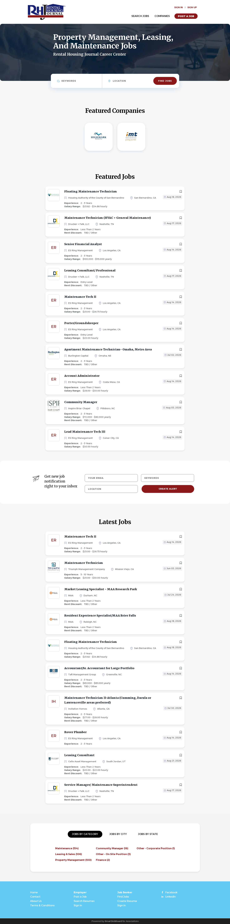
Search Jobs (140, 16)
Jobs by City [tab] (118, 834)
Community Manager (80, 402)
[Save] (180, 191)
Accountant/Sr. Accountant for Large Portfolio (99, 668)
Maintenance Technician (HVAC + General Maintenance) (107, 218)
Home (34, 892)
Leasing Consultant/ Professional (89, 270)
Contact (35, 896)
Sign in (178, 7)
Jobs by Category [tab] (85, 834)
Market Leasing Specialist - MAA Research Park (100, 589)
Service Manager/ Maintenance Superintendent (101, 785)
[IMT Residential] (131, 137)
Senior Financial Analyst (83, 244)
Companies (162, 16)
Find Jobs (165, 80)
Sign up (192, 7)
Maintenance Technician (83, 563)
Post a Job (186, 16)
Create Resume (127, 901)
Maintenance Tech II (80, 297)
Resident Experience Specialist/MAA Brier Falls (100, 615)
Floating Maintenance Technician (90, 191)
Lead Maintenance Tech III (84, 431)
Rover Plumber (75, 732)
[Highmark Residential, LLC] (99, 137)
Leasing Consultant (79, 755)
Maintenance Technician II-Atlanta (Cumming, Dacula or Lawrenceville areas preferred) (107, 700)
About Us (36, 901)
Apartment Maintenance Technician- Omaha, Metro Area (108, 349)
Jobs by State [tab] (148, 834)
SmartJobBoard (113, 921)
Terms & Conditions (42, 905)
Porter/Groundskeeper (81, 323)
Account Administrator (82, 376)
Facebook (171, 892)
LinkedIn (170, 896)
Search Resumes (84, 901)
